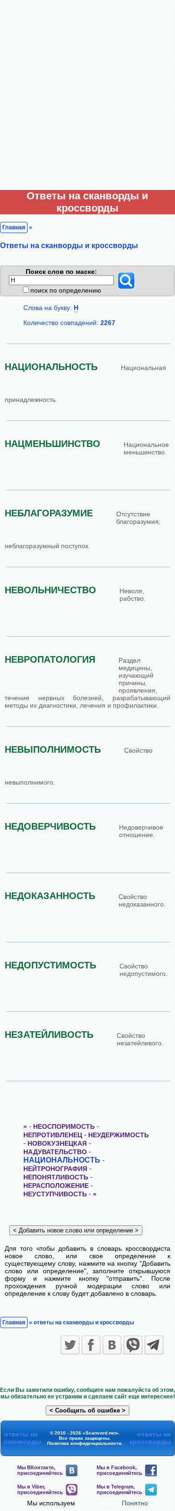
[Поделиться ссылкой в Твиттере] (70, 1345)
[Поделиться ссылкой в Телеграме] (154, 1345)
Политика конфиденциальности (84, 1443)
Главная (13, 227)
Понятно (135, 1503)
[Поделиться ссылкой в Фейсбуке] (91, 1345)
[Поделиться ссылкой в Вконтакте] (112, 1345)
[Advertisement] (87, 93)
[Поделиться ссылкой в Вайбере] (133, 1345)
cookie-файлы (98, 1503)
